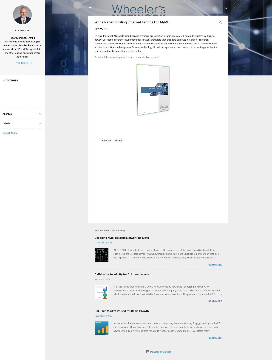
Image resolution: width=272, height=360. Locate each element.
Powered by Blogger (160, 351)
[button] (220, 22)
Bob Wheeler (22, 30)
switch (118, 140)
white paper (119, 57)
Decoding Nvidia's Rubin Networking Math (122, 237)
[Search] (226, 8)
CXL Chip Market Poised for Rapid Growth (122, 311)
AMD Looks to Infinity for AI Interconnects (122, 274)
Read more (215, 264)
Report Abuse (10, 133)
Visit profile (22, 63)
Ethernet (106, 140)
